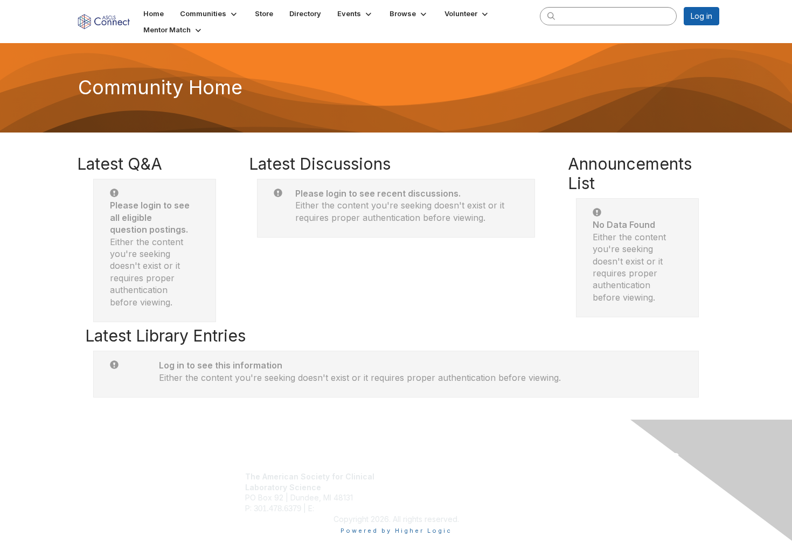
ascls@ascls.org (344, 508)
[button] (209, 13)
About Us (572, 476)
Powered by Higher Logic (396, 530)
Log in (701, 15)
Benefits (414, 487)
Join (407, 476)
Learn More (420, 497)
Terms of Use (580, 487)
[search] (551, 15)
